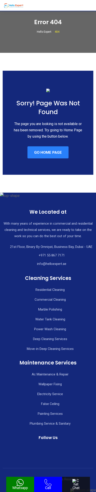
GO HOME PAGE (48, 152)
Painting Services (50, 414)
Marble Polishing (50, 309)
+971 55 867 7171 (52, 255)
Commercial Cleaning (50, 300)
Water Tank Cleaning (50, 319)
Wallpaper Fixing (50, 384)
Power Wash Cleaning (50, 329)
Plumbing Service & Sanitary (50, 424)
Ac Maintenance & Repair (50, 374)
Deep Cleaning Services (50, 339)
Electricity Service (50, 394)
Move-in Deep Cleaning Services (50, 349)
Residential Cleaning (50, 290)
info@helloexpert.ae (51, 264)
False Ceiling (50, 404)
